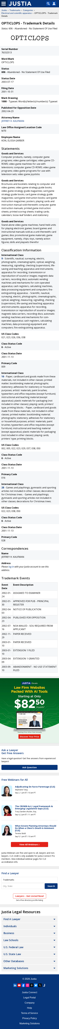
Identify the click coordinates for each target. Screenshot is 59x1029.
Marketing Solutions (15, 968)
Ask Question (29, 767)
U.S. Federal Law (13, 947)
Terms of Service (29, 1013)
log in (11, 566)
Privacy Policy (29, 1018)
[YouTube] (19, 985)
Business (8, 933)
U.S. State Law (12, 954)
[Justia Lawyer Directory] (44, 985)
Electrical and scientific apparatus (16, 13)
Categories (28, 10)
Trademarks (14, 10)
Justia (4, 10)
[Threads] (31, 985)
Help (29, 1008)
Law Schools (10, 940)
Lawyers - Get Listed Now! (29, 895)
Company (30, 1003)
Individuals (10, 926)
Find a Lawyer (10, 873)
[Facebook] (23, 985)
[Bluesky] (36, 985)
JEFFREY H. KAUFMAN (12, 121)
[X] (40, 985)
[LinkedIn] (15, 985)
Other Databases (13, 961)
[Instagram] (27, 985)
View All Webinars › (29, 844)
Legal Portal (29, 997)
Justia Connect (29, 992)
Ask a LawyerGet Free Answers (12, 751)
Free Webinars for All (14, 779)
